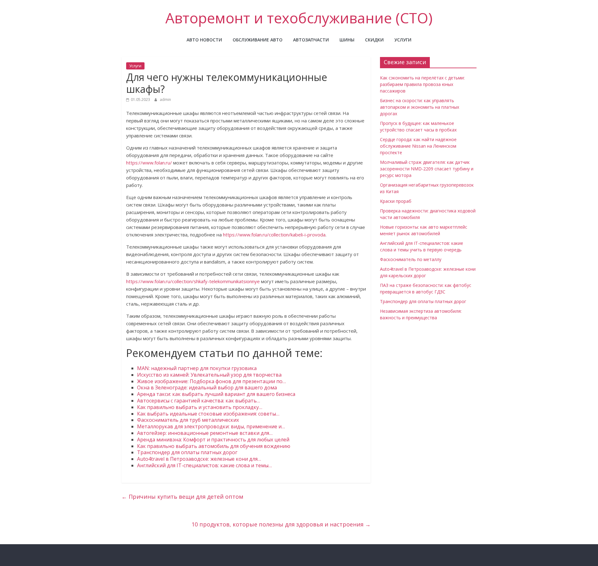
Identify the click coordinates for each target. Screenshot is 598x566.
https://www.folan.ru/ (149, 162)
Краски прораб (395, 201)
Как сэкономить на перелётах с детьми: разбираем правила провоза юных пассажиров (422, 84)
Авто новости (204, 40)
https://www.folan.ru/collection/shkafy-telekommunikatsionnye (193, 281)
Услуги (402, 40)
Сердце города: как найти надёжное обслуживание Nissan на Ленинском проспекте (418, 145)
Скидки (374, 40)
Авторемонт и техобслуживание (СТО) (299, 17)
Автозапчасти (311, 40)
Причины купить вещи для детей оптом (182, 496)
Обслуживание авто (257, 40)
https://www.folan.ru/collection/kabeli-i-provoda (274, 234)
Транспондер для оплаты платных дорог (423, 301)
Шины (346, 40)
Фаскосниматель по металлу (410, 259)
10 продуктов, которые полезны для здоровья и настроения (281, 524)
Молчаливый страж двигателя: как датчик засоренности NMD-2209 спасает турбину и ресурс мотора (426, 168)
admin (165, 99)
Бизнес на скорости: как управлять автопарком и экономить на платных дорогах (419, 107)
